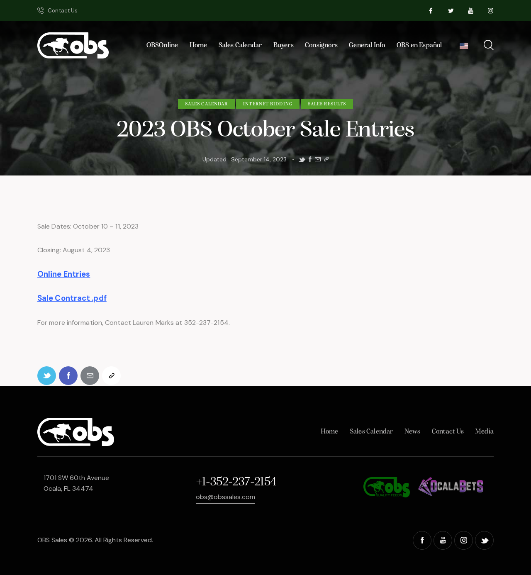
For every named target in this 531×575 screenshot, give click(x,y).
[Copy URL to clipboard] (326, 159)
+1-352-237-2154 (236, 482)
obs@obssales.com (225, 496)
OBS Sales (52, 540)
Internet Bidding (267, 104)
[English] (463, 48)
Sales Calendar (206, 104)
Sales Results (327, 104)
